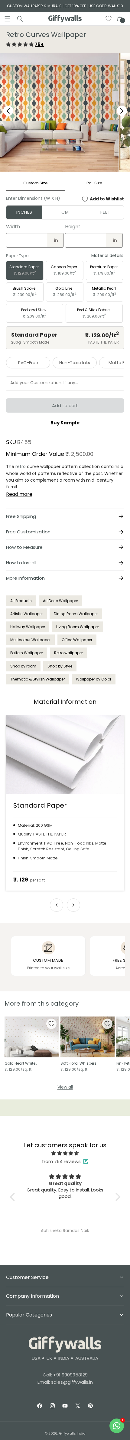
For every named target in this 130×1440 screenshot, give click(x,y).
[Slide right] (73, 905)
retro (20, 466)
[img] (65, 1153)
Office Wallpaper (77, 639)
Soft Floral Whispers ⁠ (78, 1063)
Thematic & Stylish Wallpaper (37, 679)
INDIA (63, 1358)
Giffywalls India (72, 1433)
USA (36, 1358)
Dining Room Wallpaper (76, 613)
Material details (107, 255)
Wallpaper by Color (93, 679)
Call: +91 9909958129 (65, 1375)
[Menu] (7, 18)
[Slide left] (56, 905)
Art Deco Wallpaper (60, 600)
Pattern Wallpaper (26, 652)
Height (72, 226)
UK (49, 1358)
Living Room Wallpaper (77, 626)
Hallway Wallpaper (27, 626)
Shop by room (23, 666)
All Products (21, 600)
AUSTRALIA (86, 1358)
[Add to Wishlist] (51, 1024)
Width (13, 226)
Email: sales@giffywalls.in (65, 1382)
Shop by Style (59, 666)
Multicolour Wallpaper (30, 639)
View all (65, 1087)
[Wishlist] (108, 19)
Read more (19, 494)
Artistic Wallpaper (26, 613)
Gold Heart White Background (20, 1063)
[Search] (20, 18)
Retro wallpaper (68, 652)
